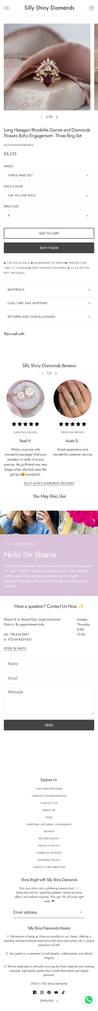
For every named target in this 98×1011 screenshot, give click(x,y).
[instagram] (41, 992)
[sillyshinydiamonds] (49, 8)
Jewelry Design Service (49, 796)
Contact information (49, 867)
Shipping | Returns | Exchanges (49, 824)
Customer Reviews (49, 788)
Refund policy (49, 838)
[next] (56, 117)
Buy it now (49, 248)
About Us (49, 810)
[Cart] (91, 8)
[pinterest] (49, 992)
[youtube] (56, 992)
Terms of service (49, 853)
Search (49, 831)
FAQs (49, 817)
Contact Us (49, 803)
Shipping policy (49, 860)
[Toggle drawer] (6, 8)
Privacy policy (49, 845)
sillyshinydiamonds (18, 145)
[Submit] (80, 912)
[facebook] (34, 992)
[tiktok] (63, 992)
